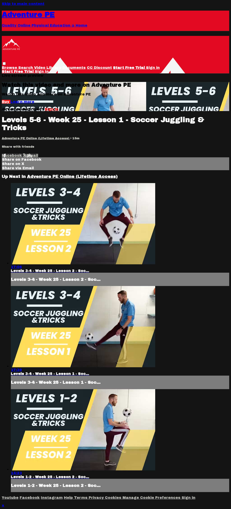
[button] (4, 63)
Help (69, 498)
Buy (6, 102)
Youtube (10, 498)
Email (32, 155)
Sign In (42, 71)
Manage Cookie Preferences (152, 498)
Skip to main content (23, 4)
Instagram (52, 498)
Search (26, 68)
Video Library (47, 68)
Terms (81, 498)
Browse (10, 68)
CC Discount (99, 68)
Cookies (113, 498)
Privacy (97, 498)
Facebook (12, 155)
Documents (74, 68)
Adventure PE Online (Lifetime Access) (36, 138)
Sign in (153, 68)
